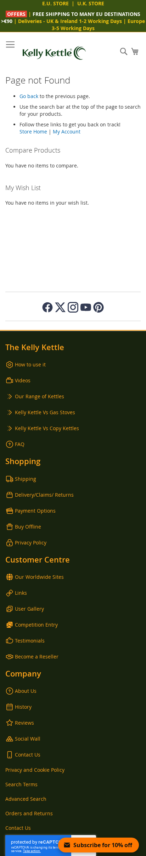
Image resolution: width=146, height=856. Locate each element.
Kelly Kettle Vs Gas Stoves (45, 412)
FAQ (19, 444)
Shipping (25, 478)
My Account (66, 131)
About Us (25, 690)
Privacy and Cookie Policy (34, 769)
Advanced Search (25, 798)
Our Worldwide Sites (39, 576)
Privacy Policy (30, 542)
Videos (22, 380)
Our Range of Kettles (39, 396)
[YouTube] (85, 307)
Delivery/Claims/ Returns (44, 494)
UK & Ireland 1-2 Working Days (84, 21)
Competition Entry (36, 624)
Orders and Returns (29, 813)
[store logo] (54, 53)
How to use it (30, 364)
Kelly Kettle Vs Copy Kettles (47, 428)
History (23, 706)
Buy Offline (28, 526)
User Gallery (29, 608)
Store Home (33, 131)
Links (21, 592)
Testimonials (30, 640)
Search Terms (21, 784)
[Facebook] (47, 307)
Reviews (24, 722)
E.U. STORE (55, 3)
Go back (28, 96)
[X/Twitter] (60, 307)
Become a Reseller (36, 656)
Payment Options (35, 510)
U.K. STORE (90, 3)
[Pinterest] (98, 307)
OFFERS (17, 14)
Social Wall (27, 738)
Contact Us (27, 754)
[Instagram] (73, 307)
